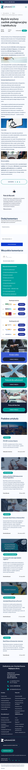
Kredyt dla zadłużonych (9, 269)
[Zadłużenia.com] (8, 6)
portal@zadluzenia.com (15, 689)
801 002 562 (12, 2)
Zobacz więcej (14, 359)
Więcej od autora (7, 209)
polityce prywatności (20, 766)
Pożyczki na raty (7, 280)
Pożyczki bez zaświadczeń (10, 294)
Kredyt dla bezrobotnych (9, 283)
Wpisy (24, 30)
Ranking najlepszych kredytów (10, 745)
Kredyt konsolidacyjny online (10, 272)
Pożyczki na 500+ (8, 285)
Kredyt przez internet (9, 277)
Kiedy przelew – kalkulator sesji (11, 288)
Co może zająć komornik (9, 291)
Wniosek (22, 304)
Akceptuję (3, 768)
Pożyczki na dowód (8, 275)
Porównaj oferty (7, 750)
